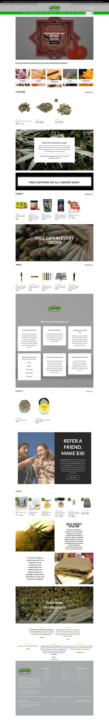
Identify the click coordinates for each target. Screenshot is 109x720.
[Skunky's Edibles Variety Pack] (21, 503)
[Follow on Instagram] (54, 700)
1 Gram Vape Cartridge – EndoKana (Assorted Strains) (34, 287)
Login (83, 13)
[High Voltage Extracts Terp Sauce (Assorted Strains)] (44, 406)
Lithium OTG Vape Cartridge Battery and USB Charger (47, 287)
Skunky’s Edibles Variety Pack (21, 513)
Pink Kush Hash (85, 512)
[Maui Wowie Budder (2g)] (25, 406)
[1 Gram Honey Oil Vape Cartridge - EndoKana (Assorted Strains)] (74, 276)
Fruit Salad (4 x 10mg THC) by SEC (33, 513)
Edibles (41, 13)
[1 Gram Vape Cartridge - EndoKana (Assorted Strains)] (34, 276)
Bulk (46, 674)
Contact (78, 13)
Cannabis (47, 671)
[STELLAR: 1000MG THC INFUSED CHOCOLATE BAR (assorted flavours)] (61, 205)
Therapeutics (52, 13)
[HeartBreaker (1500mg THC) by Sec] (74, 205)
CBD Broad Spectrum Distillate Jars (47, 513)
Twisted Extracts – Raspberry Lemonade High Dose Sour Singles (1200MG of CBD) (34, 217)
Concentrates (33, 13)
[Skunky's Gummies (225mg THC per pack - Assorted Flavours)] (48, 205)
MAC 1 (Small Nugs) (59, 121)
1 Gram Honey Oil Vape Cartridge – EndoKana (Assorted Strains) (73, 287)
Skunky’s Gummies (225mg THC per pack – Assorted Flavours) (47, 216)
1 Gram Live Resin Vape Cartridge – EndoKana (60, 286)
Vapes (46, 13)
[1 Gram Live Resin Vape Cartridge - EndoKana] (61, 276)
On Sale (69, 13)
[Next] (90, 38)
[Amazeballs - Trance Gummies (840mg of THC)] (21, 205)
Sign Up (79, 671)
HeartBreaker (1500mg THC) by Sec (73, 215)
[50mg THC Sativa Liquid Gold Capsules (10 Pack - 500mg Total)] (74, 503)
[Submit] (92, 13)
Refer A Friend (81, 677)
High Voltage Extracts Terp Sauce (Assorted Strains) (42, 420)
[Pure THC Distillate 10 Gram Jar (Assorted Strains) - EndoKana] (61, 503)
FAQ (73, 13)
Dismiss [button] (105, 1)
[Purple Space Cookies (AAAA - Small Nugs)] (25, 108)
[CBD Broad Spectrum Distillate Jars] (48, 503)
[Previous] (19, 38)
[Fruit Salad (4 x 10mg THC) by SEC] (34, 503)
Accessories (61, 13)
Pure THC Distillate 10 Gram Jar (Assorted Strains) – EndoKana (60, 514)
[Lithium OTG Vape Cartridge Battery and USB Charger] (48, 276)
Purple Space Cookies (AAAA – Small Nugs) (24, 121)
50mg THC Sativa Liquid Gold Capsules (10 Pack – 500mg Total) (74, 514)
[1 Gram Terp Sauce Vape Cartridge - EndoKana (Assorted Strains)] (21, 276)
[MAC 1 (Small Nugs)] (64, 108)
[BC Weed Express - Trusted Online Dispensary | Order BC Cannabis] (54, 8)
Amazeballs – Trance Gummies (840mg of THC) (20, 216)
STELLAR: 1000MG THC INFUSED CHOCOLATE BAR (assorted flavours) (60, 216)
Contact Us (80, 680)
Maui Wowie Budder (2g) (21, 420)
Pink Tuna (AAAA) (39, 121)
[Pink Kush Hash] (87, 503)
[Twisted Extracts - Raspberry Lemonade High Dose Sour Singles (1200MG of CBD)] (34, 205)
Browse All (88, 92)
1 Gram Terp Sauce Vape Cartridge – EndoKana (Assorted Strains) (21, 287)
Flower (25, 13)
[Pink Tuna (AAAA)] (44, 108)
